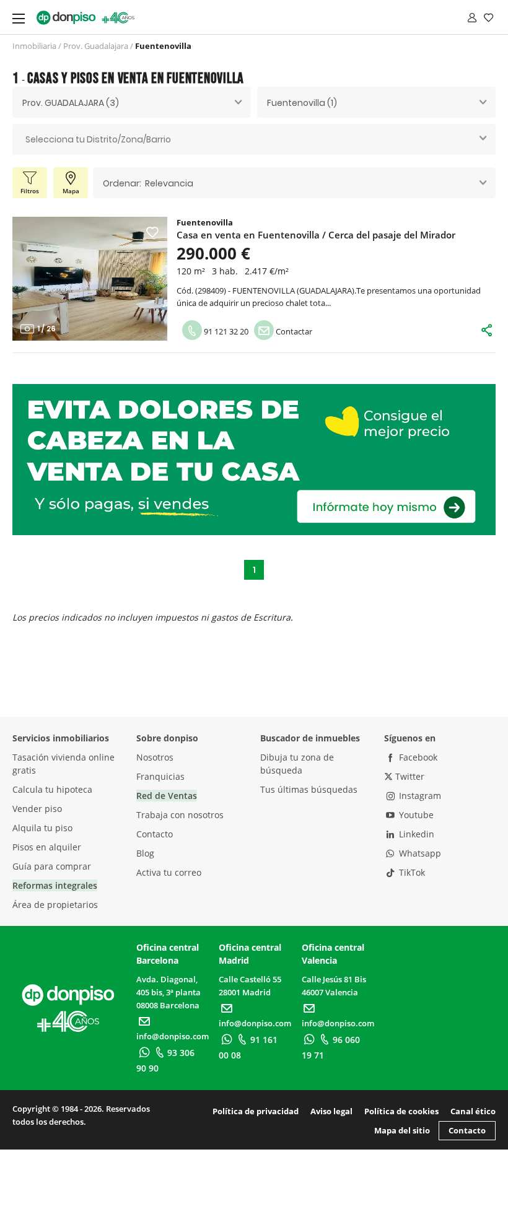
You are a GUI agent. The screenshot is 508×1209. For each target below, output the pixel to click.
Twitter (408, 776)
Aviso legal (331, 1111)
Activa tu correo (168, 872)
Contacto (154, 834)
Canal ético (473, 1111)
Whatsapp (418, 853)
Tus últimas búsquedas (308, 789)
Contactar (293, 331)
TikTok (410, 872)
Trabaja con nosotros (180, 815)
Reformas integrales (54, 885)
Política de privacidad (255, 1111)
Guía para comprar (51, 866)
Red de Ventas (166, 795)
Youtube (415, 815)
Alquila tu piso (42, 828)
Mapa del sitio (402, 1130)
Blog (145, 853)
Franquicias (160, 776)
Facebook (416, 757)
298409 (211, 290)
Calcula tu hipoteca (52, 789)
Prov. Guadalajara (95, 45)
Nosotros (154, 757)
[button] (27, 278)
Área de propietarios (55, 904)
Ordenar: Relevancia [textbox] (148, 183)
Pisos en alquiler (46, 847)
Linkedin (415, 834)
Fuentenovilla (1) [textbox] (302, 103)
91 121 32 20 (225, 331)
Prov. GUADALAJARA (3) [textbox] (70, 103)
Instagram (418, 795)
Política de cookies (401, 1111)
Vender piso (37, 808)
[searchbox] (254, 139)
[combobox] (131, 102)
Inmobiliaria (34, 45)
